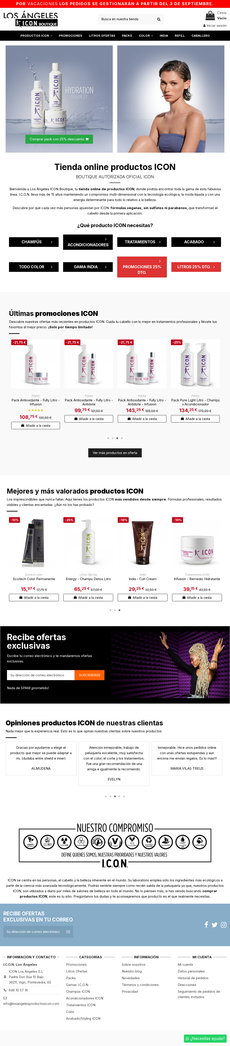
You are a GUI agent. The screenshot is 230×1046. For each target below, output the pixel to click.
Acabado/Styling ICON (83, 1018)
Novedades (131, 978)
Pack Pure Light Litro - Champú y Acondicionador (195, 402)
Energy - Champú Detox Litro (88, 579)
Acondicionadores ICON (84, 998)
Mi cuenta (185, 964)
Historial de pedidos (193, 978)
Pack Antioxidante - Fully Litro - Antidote (89, 402)
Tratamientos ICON (80, 1005)
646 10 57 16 (18, 990)
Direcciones (187, 985)
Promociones (76, 964)
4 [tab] (121, 438)
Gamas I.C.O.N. (77, 985)
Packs (71, 978)
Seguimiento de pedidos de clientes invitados (199, 994)
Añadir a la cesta (37, 425)
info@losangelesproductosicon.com (31, 1003)
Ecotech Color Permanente (34, 579)
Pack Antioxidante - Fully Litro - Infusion (35, 402)
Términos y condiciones (140, 985)
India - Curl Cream (143, 579)
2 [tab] (113, 438)
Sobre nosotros (134, 964)
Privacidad (130, 991)
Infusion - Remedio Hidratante (197, 579)
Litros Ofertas (76, 971)
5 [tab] (124, 796)
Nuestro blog (132, 971)
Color (70, 1012)
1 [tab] (108, 438)
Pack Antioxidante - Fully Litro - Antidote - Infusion (142, 402)
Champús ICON (78, 991)
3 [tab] (117, 438)
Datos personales (191, 971)
